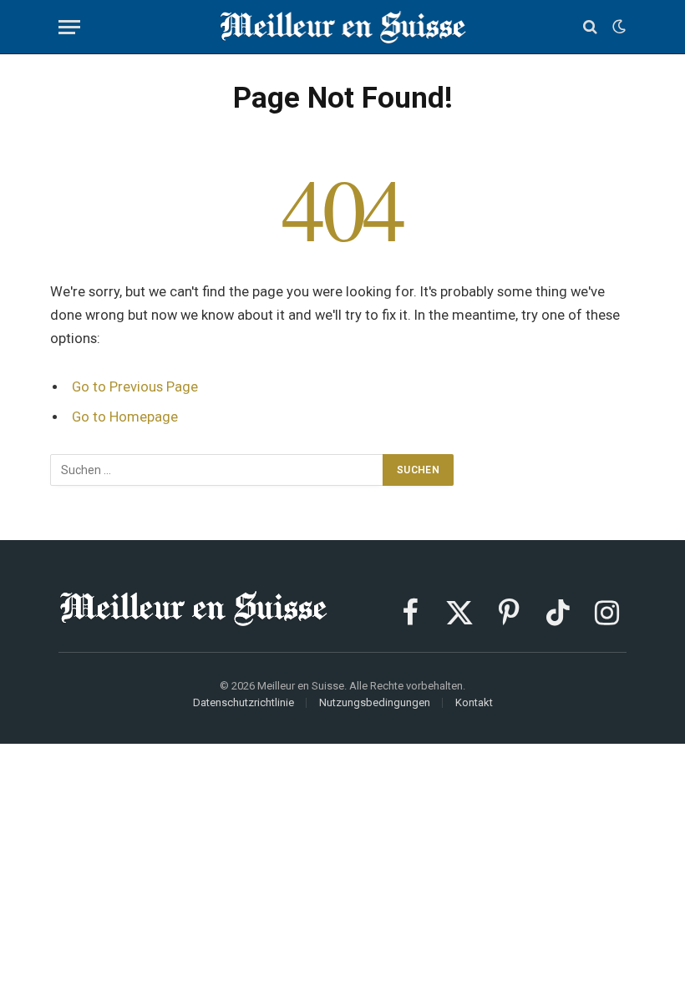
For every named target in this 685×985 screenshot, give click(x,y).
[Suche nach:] (217, 470)
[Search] (590, 27)
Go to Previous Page (135, 387)
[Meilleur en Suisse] (343, 27)
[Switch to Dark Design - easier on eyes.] (617, 26)
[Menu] (69, 27)
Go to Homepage (125, 417)
